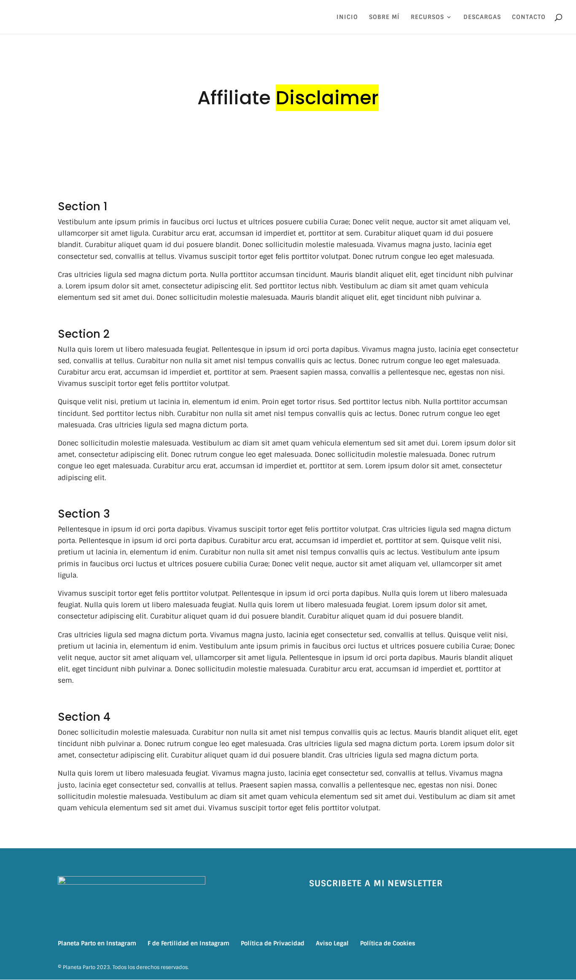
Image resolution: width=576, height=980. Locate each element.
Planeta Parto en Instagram (97, 943)
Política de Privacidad (272, 943)
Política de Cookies (387, 943)
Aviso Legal (332, 943)
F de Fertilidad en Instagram (188, 943)
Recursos (427, 17)
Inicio (347, 17)
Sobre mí (384, 17)
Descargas (482, 17)
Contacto (529, 17)
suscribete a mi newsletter (376, 883)
